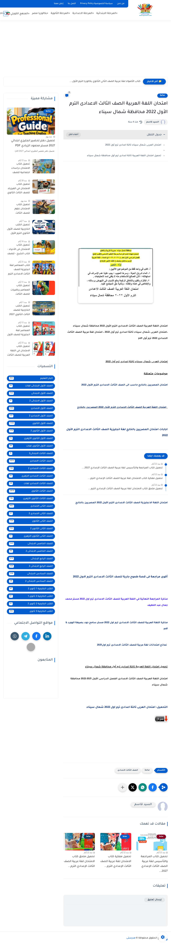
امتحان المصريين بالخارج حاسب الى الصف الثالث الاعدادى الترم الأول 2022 (124, 385)
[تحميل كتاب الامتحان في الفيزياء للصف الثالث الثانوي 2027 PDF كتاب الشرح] (43, 186)
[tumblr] (15, 636)
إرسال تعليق (154, 900)
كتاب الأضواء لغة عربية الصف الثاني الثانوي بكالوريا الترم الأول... (105, 81)
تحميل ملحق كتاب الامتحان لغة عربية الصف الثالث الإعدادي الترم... (125, 489)
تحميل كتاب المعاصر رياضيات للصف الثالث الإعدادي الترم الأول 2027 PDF (19, 290)
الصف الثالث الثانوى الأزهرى (31, 498)
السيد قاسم (152, 122)
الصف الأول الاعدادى (31, 408)
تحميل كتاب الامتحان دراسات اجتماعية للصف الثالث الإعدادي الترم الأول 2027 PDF (19, 169)
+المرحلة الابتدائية (107, 13)
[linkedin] (47, 636)
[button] (152, 787)
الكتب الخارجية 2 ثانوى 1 (31, 596)
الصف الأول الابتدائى (31, 393)
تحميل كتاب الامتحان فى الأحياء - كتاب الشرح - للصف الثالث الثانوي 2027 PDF (18, 250)
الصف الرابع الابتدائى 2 (31, 566)
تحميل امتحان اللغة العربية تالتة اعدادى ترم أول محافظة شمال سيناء (124, 155)
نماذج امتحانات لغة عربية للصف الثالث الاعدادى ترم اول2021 (132, 645)
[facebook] (36, 636)
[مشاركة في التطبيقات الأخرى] (122, 787)
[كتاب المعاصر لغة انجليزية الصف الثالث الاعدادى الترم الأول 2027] (43, 268)
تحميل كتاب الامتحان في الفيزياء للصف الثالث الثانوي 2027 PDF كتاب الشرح (18, 189)
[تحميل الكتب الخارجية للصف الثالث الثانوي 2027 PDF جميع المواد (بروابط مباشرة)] (43, 308)
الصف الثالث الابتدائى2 (31, 453)
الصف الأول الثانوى (31, 423)
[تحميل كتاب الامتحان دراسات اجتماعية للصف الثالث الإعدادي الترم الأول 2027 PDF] (43, 166)
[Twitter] (31, 647)
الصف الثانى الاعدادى (31, 506)
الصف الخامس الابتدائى (31, 543)
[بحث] (5, 13)
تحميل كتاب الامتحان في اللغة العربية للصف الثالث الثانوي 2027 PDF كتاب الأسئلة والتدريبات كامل (18, 351)
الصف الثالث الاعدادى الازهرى (31, 476)
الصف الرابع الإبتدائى (31, 559)
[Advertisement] (85, 50)
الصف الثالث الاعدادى (128, 770)
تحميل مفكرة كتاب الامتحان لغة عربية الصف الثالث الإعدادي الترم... (125, 478)
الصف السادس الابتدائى (31, 574)
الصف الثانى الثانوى (31, 521)
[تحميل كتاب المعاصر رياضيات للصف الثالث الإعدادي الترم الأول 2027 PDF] (43, 288)
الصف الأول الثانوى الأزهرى (31, 438)
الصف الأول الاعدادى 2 (31, 416)
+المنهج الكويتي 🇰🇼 (18, 13)
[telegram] (25, 636)
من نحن (120, 4)
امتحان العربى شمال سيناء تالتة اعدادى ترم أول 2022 (133, 145)
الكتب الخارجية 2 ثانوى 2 (31, 604)
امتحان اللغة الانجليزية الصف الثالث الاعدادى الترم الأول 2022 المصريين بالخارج (121, 503)
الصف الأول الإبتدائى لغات (31, 386)
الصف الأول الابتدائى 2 (31, 401)
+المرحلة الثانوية (60, 13)
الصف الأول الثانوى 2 (31, 431)
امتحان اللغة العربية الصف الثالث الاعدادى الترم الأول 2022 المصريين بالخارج (122, 407)
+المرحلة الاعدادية (83, 13)
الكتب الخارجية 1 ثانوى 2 (31, 589)
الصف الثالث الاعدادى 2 (31, 468)
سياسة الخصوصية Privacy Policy (96, 4)
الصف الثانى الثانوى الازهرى (31, 536)
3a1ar (162, 95)
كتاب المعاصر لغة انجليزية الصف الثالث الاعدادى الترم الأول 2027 (19, 270)
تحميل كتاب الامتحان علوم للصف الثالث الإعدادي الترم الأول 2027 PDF (19, 209)
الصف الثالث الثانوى (31, 491)
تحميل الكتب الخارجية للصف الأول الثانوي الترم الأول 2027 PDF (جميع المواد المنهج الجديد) (18, 230)
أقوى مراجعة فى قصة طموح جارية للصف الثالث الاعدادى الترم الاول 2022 (120, 576)
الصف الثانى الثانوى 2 (31, 528)
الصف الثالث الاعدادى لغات (31, 483)
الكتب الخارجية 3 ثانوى (31, 611)
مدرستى (130, 938)
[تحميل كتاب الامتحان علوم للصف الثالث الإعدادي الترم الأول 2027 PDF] (43, 207)
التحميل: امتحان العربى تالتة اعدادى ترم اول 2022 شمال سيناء (127, 707)
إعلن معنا (58, 4)
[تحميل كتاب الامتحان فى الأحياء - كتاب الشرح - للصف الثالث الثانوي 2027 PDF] (43, 247)
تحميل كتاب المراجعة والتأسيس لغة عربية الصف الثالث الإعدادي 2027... (122, 468)
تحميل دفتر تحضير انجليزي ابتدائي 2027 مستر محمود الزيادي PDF (33, 143)
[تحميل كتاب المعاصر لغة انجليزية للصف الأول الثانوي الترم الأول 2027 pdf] (43, 328)
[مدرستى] (145, 9)
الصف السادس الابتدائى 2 (31, 581)
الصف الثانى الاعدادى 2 (31, 513)
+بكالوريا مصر (40, 13)
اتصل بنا (72, 4)
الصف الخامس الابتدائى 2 (31, 551)
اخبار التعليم (31, 378)
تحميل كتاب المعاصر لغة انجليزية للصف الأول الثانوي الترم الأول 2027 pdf (18, 331)
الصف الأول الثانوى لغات (31, 446)
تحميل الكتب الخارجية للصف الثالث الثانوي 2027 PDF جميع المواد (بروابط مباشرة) (19, 311)
